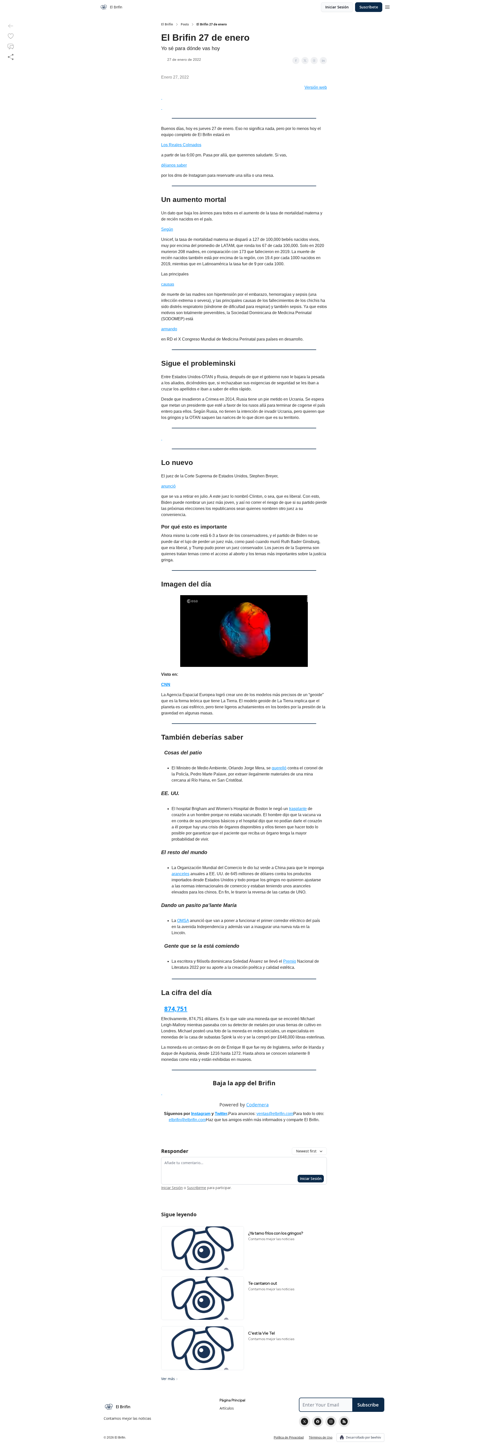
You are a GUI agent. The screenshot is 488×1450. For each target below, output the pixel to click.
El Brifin (167, 24)
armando (169, 329)
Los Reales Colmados (181, 145)
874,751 (175, 1008)
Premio (289, 961)
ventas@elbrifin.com (274, 1113)
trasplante (298, 809)
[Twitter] (304, 1421)
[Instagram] (331, 1421)
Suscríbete (368, 7)
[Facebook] (317, 1421)
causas (167, 284)
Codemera (257, 1105)
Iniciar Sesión (337, 7)
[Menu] (387, 6)
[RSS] (344, 1421)
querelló (279, 768)
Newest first (306, 1151)
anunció (168, 486)
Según (167, 229)
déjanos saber (174, 165)
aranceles (180, 874)
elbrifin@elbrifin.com (187, 1120)
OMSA (183, 920)
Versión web (315, 87)
